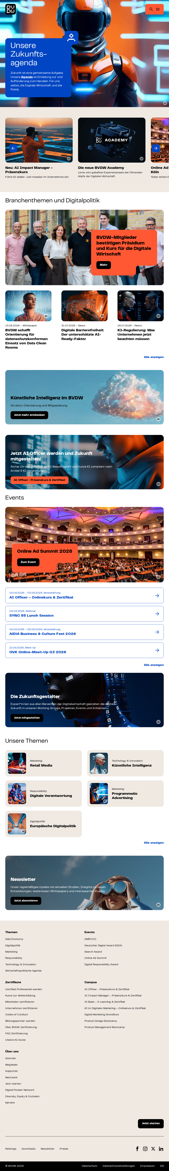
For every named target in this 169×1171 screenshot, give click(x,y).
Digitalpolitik (12, 945)
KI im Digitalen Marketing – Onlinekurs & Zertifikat (115, 1008)
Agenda (27, 77)
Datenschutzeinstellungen (119, 1166)
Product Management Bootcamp (104, 1027)
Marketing (11, 952)
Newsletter (48, 1149)
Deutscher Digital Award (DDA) (103, 945)
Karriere (10, 1103)
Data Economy (14, 939)
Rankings (10, 1149)
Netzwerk (11, 1077)
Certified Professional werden (23, 989)
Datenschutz (90, 1166)
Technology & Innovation (20, 964)
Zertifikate (13, 982)
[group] (39, 148)
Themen (11, 932)
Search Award (93, 952)
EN (162, 1166)
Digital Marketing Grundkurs (101, 1015)
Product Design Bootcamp (100, 1021)
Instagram (145, 1149)
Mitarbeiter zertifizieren (19, 1002)
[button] (13, 148)
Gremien (10, 1058)
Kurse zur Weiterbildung (20, 996)
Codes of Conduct (16, 1015)
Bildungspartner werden (20, 1021)
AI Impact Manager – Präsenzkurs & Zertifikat (113, 996)
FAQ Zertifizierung (16, 1033)
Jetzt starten (13, 1084)
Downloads (28, 1149)
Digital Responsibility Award (101, 964)
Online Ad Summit (95, 958)
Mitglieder (11, 1065)
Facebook (137, 1149)
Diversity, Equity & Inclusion (22, 1096)
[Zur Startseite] (10, 9)
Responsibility (13, 958)
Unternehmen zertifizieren (21, 1008)
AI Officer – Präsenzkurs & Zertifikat (106, 989)
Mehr (103, 265)
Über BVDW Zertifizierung (21, 1027)
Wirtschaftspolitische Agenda (23, 971)
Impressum (147, 1166)
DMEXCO (90, 939)
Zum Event (28, 562)
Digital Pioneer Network (19, 1090)
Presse (64, 1149)
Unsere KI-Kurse (15, 1040)
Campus (90, 982)
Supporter (11, 1071)
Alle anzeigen (154, 357)
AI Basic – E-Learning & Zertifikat (104, 1002)
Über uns (12, 1051)
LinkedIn (161, 1149)
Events (89, 932)
